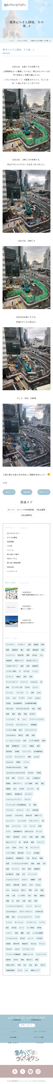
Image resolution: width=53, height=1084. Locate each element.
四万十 (23, 890)
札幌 (31, 837)
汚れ (23, 874)
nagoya (37, 698)
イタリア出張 (10, 853)
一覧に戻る (26, 492)
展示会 (21, 735)
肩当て (24, 885)
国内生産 (16, 944)
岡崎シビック (35, 970)
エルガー (25, 879)
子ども (20, 970)
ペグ (27, 810)
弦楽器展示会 (18, 831)
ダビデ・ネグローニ (26, 911)
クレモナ (9, 757)
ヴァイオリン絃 (17, 687)
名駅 (33, 735)
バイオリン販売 (11, 671)
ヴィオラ (22, 698)
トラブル (9, 922)
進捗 (43, 741)
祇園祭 (33, 879)
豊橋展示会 (15, 746)
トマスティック (31, 922)
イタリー (9, 933)
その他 (5, 483)
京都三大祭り (10, 965)
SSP (44, 863)
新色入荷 (29, 815)
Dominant (34, 682)
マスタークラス (41, 954)
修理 (42, 644)
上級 (13, 895)
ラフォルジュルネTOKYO (20, 863)
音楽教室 (33, 725)
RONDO (32, 714)
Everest (38, 885)
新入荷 (22, 938)
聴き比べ (29, 960)
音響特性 (15, 650)
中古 (27, 858)
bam (7, 847)
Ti (27, 693)
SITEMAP (40, 1043)
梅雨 (29, 757)
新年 (25, 677)
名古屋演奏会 (18, 703)
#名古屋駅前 (26, 515)
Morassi (33, 944)
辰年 (31, 677)
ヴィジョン (9, 693)
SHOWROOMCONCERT (13, 767)
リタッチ (32, 826)
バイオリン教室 (11, 730)
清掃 (27, 655)
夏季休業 (16, 885)
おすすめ (26, 671)
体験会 (18, 762)
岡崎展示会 (19, 858)
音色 (27, 666)
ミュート (30, 938)
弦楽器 (36, 644)
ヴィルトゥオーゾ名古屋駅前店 (16, 805)
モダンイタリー (34, 821)
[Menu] (49, 5)
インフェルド (10, 719)
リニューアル (26, 751)
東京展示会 (18, 794)
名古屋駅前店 (38, 751)
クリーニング (32, 874)
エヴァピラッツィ (22, 725)
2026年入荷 (39, 911)
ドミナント (24, 682)
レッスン (35, 671)
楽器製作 (37, 869)
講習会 (42, 895)
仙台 (33, 709)
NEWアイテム (12, 558)
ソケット (29, 906)
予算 (30, 890)
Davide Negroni (11, 911)
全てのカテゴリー (13, 533)
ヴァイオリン (10, 644)
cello (14, 698)
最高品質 (35, 650)
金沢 (24, 741)
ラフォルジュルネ (11, 938)
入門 (36, 890)
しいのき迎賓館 (38, 933)
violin (39, 693)
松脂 (17, 874)
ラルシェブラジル (30, 730)
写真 (25, 767)
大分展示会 (36, 778)
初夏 (7, 863)
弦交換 (26, 842)
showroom (9, 762)
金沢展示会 (9, 858)
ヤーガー (42, 922)
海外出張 (20, 853)
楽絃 (7, 687)
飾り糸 (34, 858)
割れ (13, 917)
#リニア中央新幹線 (25, 509)
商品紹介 (25, 944)
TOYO (21, 847)
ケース (28, 853)
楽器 (19, 714)
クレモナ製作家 (34, 741)
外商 (32, 693)
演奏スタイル (19, 660)
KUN (31, 885)
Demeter (30, 773)
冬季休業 (35, 810)
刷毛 (7, 826)
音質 (28, 650)
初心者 (34, 655)
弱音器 (8, 944)
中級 (7, 895)
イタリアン (40, 842)
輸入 (7, 928)
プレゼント (19, 810)
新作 (18, 901)
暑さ (36, 965)
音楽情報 (10, 541)
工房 (29, 644)
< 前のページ (9, 492)
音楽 (25, 714)
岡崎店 (8, 789)
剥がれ (43, 965)
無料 (35, 805)
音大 (29, 895)
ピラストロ (9, 725)
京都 (27, 735)
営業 (7, 714)
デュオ (37, 917)
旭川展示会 (9, 874)
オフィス (38, 906)
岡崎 (37, 837)
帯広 (13, 778)
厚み (23, 869)
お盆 (30, 965)
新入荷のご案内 (13, 554)
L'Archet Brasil (10, 735)
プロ (41, 655)
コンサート (9, 677)
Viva (7, 890)
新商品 (8, 783)
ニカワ (8, 831)
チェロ (30, 698)
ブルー (24, 719)
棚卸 (22, 933)
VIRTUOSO (9, 709)
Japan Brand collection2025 (15, 773)
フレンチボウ (22, 821)
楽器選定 (9, 660)
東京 (38, 746)
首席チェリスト (28, 954)
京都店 (32, 746)
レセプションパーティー (14, 799)
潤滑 (7, 901)
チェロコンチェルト (12, 879)
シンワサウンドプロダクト (14, 906)
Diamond (15, 890)
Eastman (9, 815)
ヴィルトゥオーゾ (11, 682)
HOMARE (39, 938)
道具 (7, 869)
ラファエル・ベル (28, 949)
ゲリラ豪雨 (28, 783)
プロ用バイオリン (11, 666)
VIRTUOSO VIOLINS (22, 709)
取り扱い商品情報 (13, 562)
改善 (38, 863)
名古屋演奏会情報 (30, 703)
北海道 (39, 773)
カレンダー (30, 789)
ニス (25, 826)
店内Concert (29, 831)
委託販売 (16, 837)
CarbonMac (19, 815)
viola (8, 698)
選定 (13, 714)
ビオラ (24, 837)
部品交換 (20, 655)
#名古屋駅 (41, 509)
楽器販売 (35, 666)
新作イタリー (18, 783)
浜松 (36, 783)
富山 (42, 783)
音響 (32, 863)
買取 (32, 842)
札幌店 (17, 751)
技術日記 (10, 567)
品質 (22, 666)
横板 (7, 917)
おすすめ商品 (12, 537)
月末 (28, 933)
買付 (29, 901)
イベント (10, 550)
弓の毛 (16, 960)
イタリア (21, 778)
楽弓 (20, 730)
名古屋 (8, 703)
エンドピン (28, 794)
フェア (24, 746)
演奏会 (18, 677)
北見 (7, 778)
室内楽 (8, 960)
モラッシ (42, 944)
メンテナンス (12, 571)
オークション (19, 922)
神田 (42, 837)
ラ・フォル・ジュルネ (13, 741)
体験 (22, 960)
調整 (7, 650)
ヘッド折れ (21, 895)
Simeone (9, 949)
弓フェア (27, 799)
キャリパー (15, 869)
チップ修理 (30, 928)
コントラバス (16, 826)
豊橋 (7, 746)
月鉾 (19, 965)
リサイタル (19, 693)
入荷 (39, 879)
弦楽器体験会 (10, 970)
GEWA (14, 847)
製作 (29, 869)
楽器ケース (38, 815)
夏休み (8, 885)
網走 (37, 960)
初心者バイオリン (32, 660)
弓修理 (39, 928)
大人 (26, 970)
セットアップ (34, 847)
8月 (25, 965)
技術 (35, 895)
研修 (35, 901)
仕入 (28, 778)
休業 (16, 933)
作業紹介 (9, 794)
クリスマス (9, 810)
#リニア (11, 509)
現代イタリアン (11, 842)
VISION (27, 687)
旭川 (15, 789)
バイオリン (21, 644)
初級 (42, 890)
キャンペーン (10, 821)
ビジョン (35, 687)
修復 (39, 826)
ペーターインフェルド (37, 719)
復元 (42, 650)
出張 (24, 901)
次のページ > (43, 492)
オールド (39, 831)
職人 (22, 650)
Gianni (17, 949)
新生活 (14, 928)
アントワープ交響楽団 (13, 954)
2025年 (21, 789)
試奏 (39, 709)
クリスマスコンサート (25, 917)
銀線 (41, 858)
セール (21, 928)
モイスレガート (20, 757)
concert (36, 757)
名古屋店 (36, 853)
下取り (8, 837)
